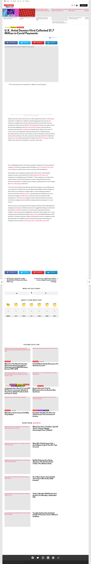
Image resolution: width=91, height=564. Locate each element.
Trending (27, 1)
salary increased (34, 214)
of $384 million (50, 119)
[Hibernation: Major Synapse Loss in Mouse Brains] (76, 13)
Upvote (17, 293)
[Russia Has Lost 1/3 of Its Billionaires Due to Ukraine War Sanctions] (45, 379)
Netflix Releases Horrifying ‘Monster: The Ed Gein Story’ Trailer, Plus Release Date (43, 461)
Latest (7, 1)
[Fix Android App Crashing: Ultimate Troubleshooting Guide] (43, 13)
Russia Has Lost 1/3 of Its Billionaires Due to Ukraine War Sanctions (44, 390)
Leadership (41, 361)
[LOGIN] (77, 5)
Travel (23, 385)
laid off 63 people (44, 138)
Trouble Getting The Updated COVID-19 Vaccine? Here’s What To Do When (45, 514)
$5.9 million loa (17, 210)
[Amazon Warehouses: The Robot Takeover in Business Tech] (60, 15)
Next (88, 16)
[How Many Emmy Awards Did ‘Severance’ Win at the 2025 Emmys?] (17, 483)
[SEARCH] (74, 5)
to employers (25, 129)
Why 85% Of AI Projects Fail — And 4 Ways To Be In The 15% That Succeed (45, 445)
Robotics (19, 385)
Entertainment (13, 384)
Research (13, 385)
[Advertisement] (31, 153)
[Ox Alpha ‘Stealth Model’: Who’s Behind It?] (27, 13)
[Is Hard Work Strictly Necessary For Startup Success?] (45, 355)
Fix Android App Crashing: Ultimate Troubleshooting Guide (42, 18)
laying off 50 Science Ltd (41, 175)
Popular (14, 1)
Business (7, 384)
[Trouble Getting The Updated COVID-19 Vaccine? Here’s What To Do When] (17, 519)
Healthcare (20, 384)
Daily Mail (25, 123)
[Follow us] (72, 5)
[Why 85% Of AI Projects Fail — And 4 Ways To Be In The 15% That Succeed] (17, 450)
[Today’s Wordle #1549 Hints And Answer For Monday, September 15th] (17, 501)
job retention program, (34, 127)
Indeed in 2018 (24, 193)
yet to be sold (14, 138)
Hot (20, 1)
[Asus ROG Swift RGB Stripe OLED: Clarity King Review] (10, 13)
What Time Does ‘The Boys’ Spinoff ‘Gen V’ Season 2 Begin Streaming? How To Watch (45, 428)
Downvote (45, 293)
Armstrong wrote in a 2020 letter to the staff (36, 220)
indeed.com (22, 198)
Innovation (7, 361)
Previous (3, 16)
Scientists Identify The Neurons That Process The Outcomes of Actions (44, 414)
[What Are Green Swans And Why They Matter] (17, 404)
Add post (83, 5)
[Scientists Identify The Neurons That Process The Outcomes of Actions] (45, 404)
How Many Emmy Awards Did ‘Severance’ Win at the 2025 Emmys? (44, 478)
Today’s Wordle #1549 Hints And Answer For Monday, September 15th (45, 495)
